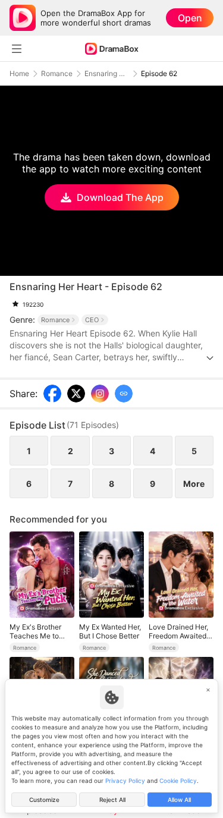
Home (19, 74)
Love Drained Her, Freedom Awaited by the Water (178, 631)
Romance (57, 74)
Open (190, 18)
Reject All (112, 799)
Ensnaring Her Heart (106, 74)
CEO (92, 320)
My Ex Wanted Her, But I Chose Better (110, 631)
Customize (44, 799)
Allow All (179, 799)
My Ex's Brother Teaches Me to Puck (35, 631)
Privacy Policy (125, 780)
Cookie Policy (178, 780)
